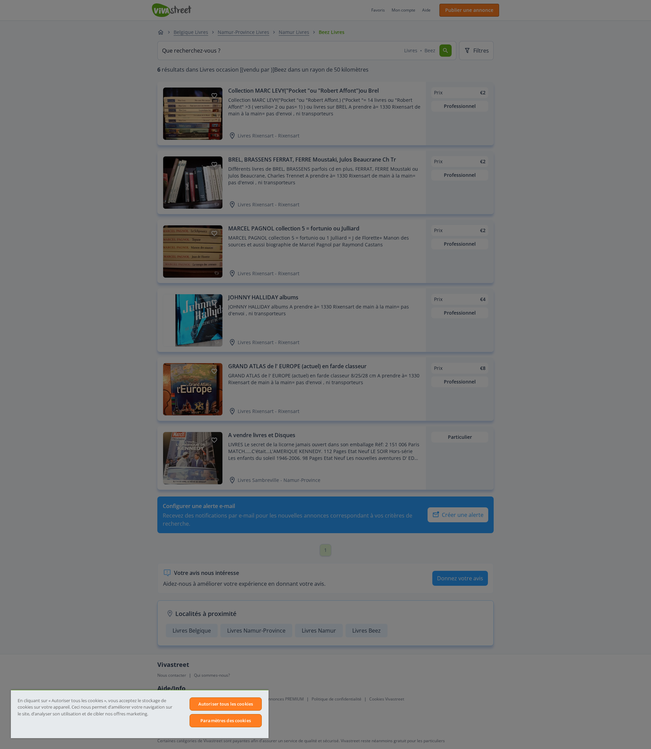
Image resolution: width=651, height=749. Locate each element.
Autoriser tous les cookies (225, 704)
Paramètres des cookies (225, 720)
